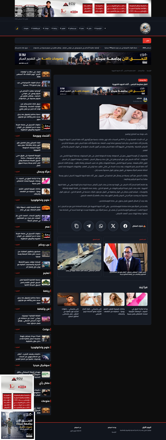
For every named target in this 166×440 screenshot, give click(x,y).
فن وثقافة (36, 28)
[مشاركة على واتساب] (101, 226)
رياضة (55, 28)
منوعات (26, 28)
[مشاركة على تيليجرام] (89, 226)
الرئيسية (99, 28)
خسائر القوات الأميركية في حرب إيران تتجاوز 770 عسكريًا (127, 48)
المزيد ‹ (17, 136)
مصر (82, 28)
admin (139, 98)
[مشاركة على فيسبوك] (125, 226)
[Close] (34, 374)
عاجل (89, 28)
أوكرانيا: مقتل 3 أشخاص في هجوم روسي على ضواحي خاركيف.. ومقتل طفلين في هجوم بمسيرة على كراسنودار (72, 48)
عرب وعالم (73, 28)
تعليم (63, 28)
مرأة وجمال (141, 71)
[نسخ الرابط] (76, 226)
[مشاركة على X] (113, 226)
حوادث (47, 28)
